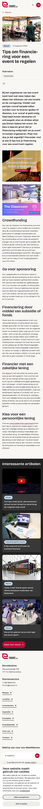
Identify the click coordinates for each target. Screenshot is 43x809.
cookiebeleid (24, 791)
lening (8, 373)
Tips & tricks (8, 76)
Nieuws (8, 12)
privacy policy (30, 762)
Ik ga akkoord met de (21, 762)
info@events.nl (10, 685)
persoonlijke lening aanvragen (22, 423)
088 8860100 (9, 683)
